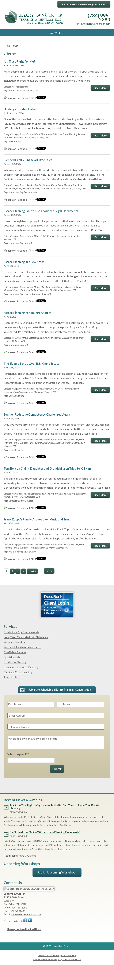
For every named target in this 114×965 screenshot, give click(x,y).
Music (15, 392)
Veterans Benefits (14, 642)
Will (48, 137)
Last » (49, 571)
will (30, 243)
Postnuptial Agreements (20, 188)
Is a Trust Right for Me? (19, 61)
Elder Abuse (46, 134)
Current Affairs (33, 134)
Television (66, 442)
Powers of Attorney (32, 294)
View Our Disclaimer (49, 955)
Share (32, 97)
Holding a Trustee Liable (20, 109)
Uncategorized (21, 86)
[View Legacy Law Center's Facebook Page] (25, 921)
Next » (32, 571)
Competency (14, 450)
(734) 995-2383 (99, 18)
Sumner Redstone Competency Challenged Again (37, 414)
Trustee (17, 141)
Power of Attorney (40, 188)
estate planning (27, 90)
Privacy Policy (68, 955)
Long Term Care (73, 287)
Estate (11, 395)
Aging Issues (20, 134)
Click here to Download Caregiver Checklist (84, 4)
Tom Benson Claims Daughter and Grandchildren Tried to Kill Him (47, 468)
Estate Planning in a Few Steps (24, 262)
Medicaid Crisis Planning (18, 672)
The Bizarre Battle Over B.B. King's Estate (31, 363)
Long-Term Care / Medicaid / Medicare (26, 637)
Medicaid (8, 290)
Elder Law (57, 134)
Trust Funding (29, 137)
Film (30, 442)
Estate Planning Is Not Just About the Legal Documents (41, 211)
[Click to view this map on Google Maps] (29, 888)
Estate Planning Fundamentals (21, 632)
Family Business (20, 442)
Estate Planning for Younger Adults (27, 312)
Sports (72, 493)
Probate (34, 290)
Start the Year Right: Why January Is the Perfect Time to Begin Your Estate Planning (54, 807)
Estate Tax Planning (15, 662)
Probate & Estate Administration (22, 647)
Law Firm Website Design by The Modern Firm (57, 959)
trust (37, 90)
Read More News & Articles (20, 855)
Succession (17, 137)
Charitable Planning (15, 652)
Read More (83, 80)
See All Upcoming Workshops (57, 872)
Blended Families (34, 185)
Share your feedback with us (24, 929)
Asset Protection (13, 677)
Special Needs (12, 657)
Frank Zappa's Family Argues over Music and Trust (37, 519)
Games (65, 493)
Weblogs (41, 137)
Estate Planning (69, 134)
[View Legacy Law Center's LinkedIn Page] (30, 921)
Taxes (75, 337)
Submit (57, 769)
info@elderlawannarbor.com (93, 23)
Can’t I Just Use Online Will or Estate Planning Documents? (45, 832)
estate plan (14, 90)
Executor (28, 192)
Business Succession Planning (21, 667)
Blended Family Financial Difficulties (28, 160)
